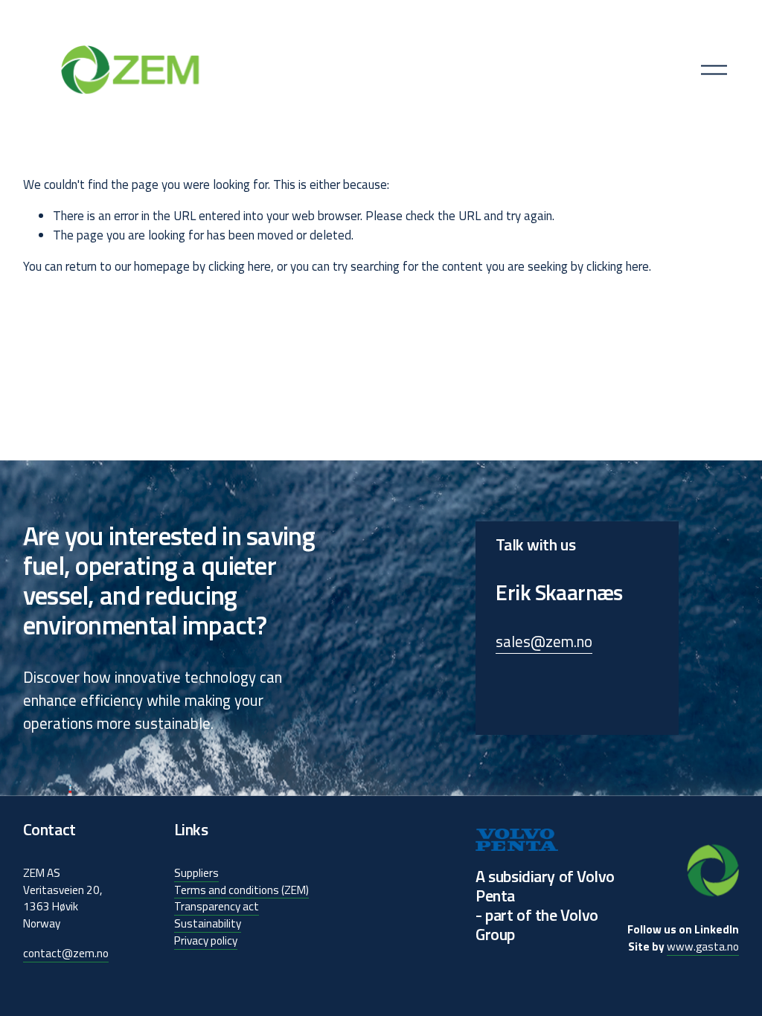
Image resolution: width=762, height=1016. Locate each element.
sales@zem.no (544, 641)
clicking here (239, 266)
